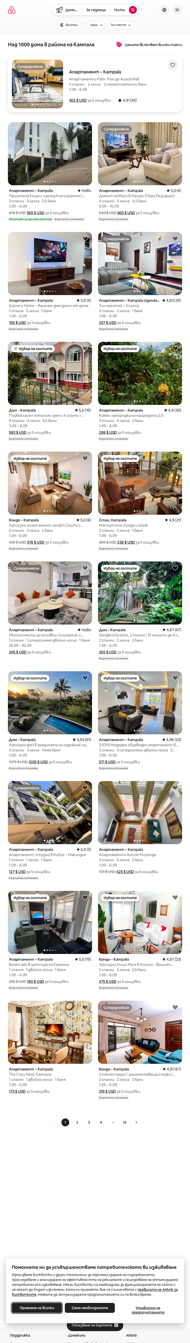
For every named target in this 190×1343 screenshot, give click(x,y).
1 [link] (65, 1122)
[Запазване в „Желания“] (172, 65)
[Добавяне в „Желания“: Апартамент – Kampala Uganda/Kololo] (175, 238)
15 (124, 1122)
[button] (78, 100)
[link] (53, 1122)
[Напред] (136, 1122)
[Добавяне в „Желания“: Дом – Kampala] (85, 348)
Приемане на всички (37, 1308)
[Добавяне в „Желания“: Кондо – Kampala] (85, 458)
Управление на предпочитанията (148, 1310)
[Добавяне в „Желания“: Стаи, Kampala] (175, 458)
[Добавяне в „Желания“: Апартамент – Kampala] (85, 129)
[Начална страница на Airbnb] (11, 10)
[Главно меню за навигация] (177, 10)
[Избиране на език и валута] (164, 10)
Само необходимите (90, 1308)
